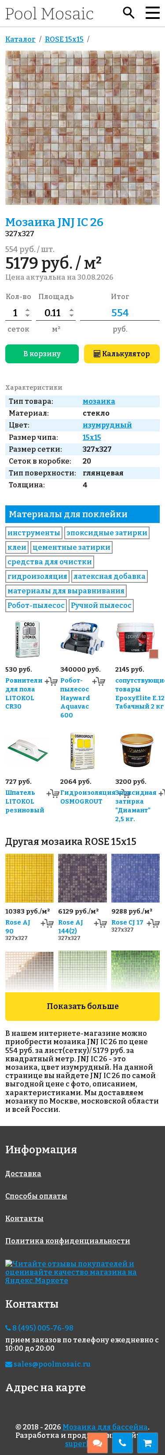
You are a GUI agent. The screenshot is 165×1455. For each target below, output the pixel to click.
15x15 (92, 437)
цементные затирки (71, 547)
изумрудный (107, 425)
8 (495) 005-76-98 (42, 1328)
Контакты (24, 1218)
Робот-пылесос (36, 605)
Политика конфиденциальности (67, 1241)
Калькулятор (125, 354)
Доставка (23, 1174)
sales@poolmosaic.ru (51, 1364)
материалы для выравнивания (66, 591)
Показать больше (83, 1006)
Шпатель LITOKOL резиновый (24, 801)
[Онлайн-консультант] (97, 1443)
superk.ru (82, 1444)
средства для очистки (49, 562)
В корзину (42, 354)
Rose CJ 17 (127, 922)
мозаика (99, 401)
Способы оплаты (36, 1196)
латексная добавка (109, 576)
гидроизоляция (37, 576)
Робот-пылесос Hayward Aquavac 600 (75, 698)
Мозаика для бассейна (105, 1427)
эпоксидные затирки (106, 533)
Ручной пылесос (101, 605)
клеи (16, 547)
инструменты (33, 533)
